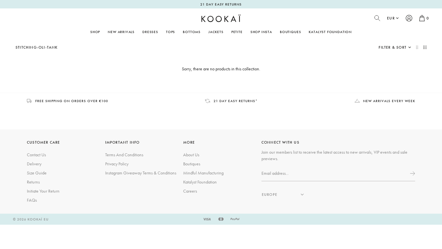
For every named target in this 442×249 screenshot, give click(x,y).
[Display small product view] (424, 47)
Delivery (34, 164)
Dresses (150, 32)
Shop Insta (261, 32)
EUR (391, 18)
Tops (170, 32)
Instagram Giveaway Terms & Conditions (140, 173)
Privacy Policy (116, 164)
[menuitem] (121, 32)
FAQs (32, 200)
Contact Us (36, 155)
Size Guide (37, 173)
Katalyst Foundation (330, 32)
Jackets (216, 32)
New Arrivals (121, 32)
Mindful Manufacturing (203, 173)
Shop (95, 32)
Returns (33, 182)
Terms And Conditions (124, 155)
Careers (190, 191)
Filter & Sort (392, 47)
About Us (191, 155)
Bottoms (192, 32)
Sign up (412, 173)
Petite (237, 32)
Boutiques (290, 32)
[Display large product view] (417, 47)
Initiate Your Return (43, 191)
